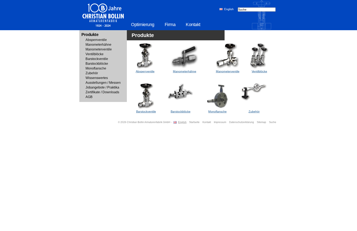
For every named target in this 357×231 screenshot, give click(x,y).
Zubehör (92, 73)
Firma (170, 24)
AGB (89, 97)
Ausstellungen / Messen (103, 82)
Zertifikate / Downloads (102, 92)
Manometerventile (99, 49)
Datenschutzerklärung (241, 122)
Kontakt (193, 24)
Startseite (194, 122)
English (229, 9)
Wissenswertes (97, 78)
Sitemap (261, 122)
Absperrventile (96, 40)
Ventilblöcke (95, 54)
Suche (272, 122)
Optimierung (142, 24)
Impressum (220, 122)
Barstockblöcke (97, 63)
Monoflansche (96, 68)
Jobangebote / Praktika (102, 87)
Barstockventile (97, 59)
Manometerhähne (98, 44)
